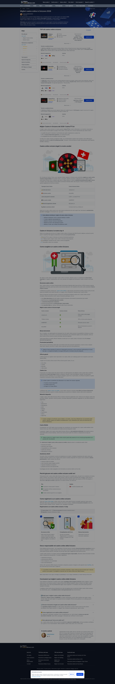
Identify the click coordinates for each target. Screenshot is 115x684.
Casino (24, 8)
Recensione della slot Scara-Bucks (75, 663)
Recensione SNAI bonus (43, 655)
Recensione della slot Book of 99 (74, 659)
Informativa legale (56, 668)
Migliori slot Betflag (58, 657)
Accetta (79, 674)
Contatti (29, 663)
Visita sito (89, 37)
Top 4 (40, 5)
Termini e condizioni (65, 668)
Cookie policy (47, 668)
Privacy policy (40, 668)
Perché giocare (59, 5)
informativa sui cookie (36, 676)
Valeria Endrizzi (30, 13)
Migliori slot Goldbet (59, 655)
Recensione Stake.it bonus (44, 663)
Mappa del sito (74, 668)
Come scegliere (49, 5)
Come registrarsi (69, 5)
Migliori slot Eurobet (59, 663)
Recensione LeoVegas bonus (44, 657)
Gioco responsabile (80, 5)
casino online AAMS (61, 290)
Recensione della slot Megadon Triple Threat (77, 661)
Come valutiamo (30, 657)
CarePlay (89, 565)
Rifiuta (72, 674)
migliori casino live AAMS (53, 390)
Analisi (35, 5)
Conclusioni (90, 5)
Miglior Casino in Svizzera (24, 5)
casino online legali (49, 501)
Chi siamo (29, 655)
